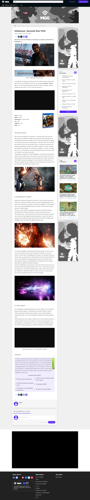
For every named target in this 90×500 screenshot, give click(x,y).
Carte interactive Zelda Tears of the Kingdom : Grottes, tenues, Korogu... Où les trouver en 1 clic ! (68, 195)
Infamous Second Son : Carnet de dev (68, 80)
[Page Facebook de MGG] (14, 477)
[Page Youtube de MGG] (23, 477)
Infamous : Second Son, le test (68, 93)
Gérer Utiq (38, 495)
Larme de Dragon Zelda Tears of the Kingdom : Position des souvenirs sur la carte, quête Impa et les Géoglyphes (68, 214)
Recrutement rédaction (42, 481)
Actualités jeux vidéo (20, 25)
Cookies (38, 488)
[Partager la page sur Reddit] (24, 37)
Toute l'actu (68, 111)
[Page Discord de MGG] (17, 477)
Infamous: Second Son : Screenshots (67, 107)
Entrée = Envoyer (43, 422)
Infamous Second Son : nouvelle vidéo (69, 97)
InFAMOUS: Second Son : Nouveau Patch (67, 76)
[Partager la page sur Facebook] (19, 37)
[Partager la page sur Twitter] (21, 37)
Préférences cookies (41, 490)
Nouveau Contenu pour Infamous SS (67, 91)
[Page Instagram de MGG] (32, 477)
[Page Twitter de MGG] (20, 477)
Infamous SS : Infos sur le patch (69, 83)
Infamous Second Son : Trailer (68, 104)
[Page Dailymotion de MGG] (26, 477)
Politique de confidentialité (42, 492)
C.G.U (37, 486)
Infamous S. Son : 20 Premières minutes (69, 101)
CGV (37, 497)
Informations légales (41, 483)
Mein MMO (59, 477)
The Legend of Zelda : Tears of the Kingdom (76, 198)
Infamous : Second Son (30, 25)
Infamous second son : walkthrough (67, 87)
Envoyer (52, 422)
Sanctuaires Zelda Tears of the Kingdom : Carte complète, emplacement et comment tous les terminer (68, 177)
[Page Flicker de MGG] (29, 477)
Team (37, 479)
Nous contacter (40, 477)
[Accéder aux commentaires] (26, 37)
